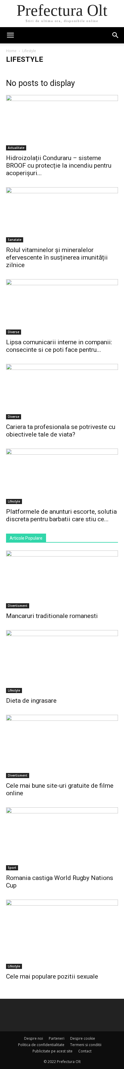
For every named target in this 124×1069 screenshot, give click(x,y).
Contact (84, 1051)
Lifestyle (14, 501)
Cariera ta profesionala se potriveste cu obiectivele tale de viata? (60, 430)
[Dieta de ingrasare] (62, 661)
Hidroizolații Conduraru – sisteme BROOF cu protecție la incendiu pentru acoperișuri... (58, 165)
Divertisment (17, 606)
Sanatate (14, 240)
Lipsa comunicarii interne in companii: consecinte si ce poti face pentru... (59, 346)
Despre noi (33, 1038)
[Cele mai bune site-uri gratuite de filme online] (62, 746)
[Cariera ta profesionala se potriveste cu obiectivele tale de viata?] (62, 391)
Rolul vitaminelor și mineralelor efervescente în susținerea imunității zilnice (57, 257)
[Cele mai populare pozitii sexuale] (62, 934)
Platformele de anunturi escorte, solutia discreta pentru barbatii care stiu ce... (61, 515)
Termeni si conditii (85, 1044)
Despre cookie (82, 1038)
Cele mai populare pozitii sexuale (52, 976)
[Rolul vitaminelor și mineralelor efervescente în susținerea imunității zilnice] (62, 215)
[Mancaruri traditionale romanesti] (62, 579)
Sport (12, 868)
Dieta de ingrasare (31, 700)
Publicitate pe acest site (53, 1051)
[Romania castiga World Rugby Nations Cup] (62, 839)
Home (11, 50)
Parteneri (56, 1038)
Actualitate (16, 148)
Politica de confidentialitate (41, 1044)
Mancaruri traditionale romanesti (52, 616)
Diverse (13, 332)
